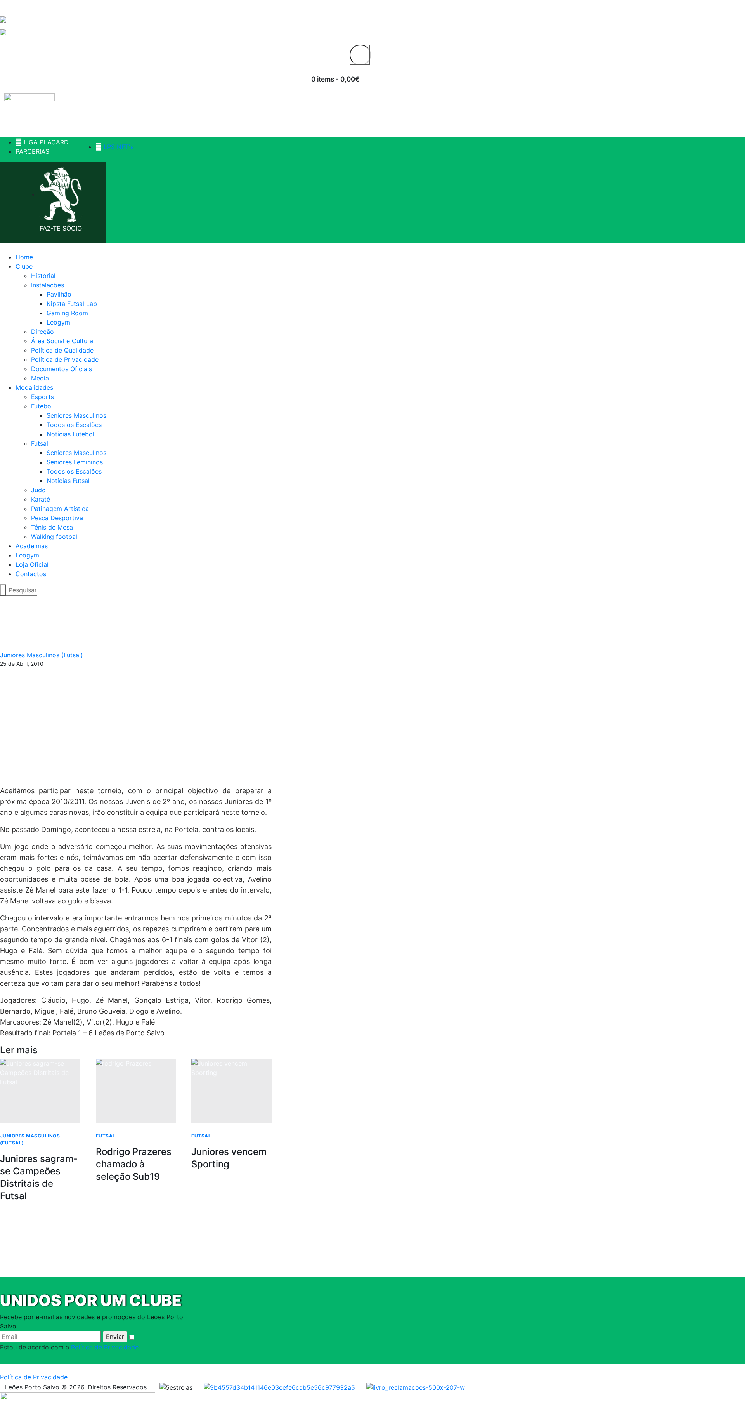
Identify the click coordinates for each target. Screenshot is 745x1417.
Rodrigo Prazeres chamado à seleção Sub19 (134, 1164)
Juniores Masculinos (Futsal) (41, 655)
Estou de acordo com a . (70, 1347)
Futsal (106, 1136)
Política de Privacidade (105, 1347)
